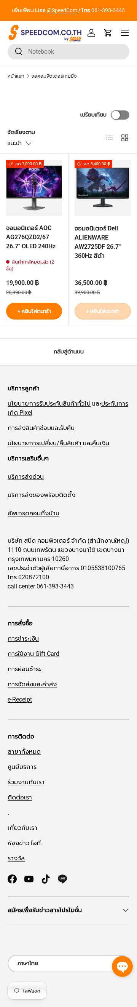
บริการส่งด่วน (26, 476)
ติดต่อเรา (20, 797)
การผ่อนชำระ (24, 669)
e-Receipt (20, 699)
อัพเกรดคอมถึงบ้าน (33, 513)
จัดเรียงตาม (21, 132)
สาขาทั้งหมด (24, 751)
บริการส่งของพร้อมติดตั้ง (41, 495)
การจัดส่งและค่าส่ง (32, 684)
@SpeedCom (62, 10)
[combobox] (68, 51)
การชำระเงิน (23, 638)
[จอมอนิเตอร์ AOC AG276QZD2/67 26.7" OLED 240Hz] (34, 188)
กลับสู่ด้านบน (69, 351)
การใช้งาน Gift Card (33, 653)
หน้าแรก (16, 76)
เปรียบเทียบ (93, 115)
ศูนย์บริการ (22, 766)
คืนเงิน (100, 443)
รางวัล (16, 858)
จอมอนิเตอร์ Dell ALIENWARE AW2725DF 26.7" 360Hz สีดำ (98, 242)
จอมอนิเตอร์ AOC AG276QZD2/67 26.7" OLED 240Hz (31, 237)
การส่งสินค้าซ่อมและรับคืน (41, 428)
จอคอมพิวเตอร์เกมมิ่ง (54, 76)
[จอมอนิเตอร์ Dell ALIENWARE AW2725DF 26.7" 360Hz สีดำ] (103, 188)
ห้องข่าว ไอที (24, 843)
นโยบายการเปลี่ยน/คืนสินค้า (44, 443)
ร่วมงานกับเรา (26, 782)
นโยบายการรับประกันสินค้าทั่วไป (49, 403)
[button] (108, 32)
